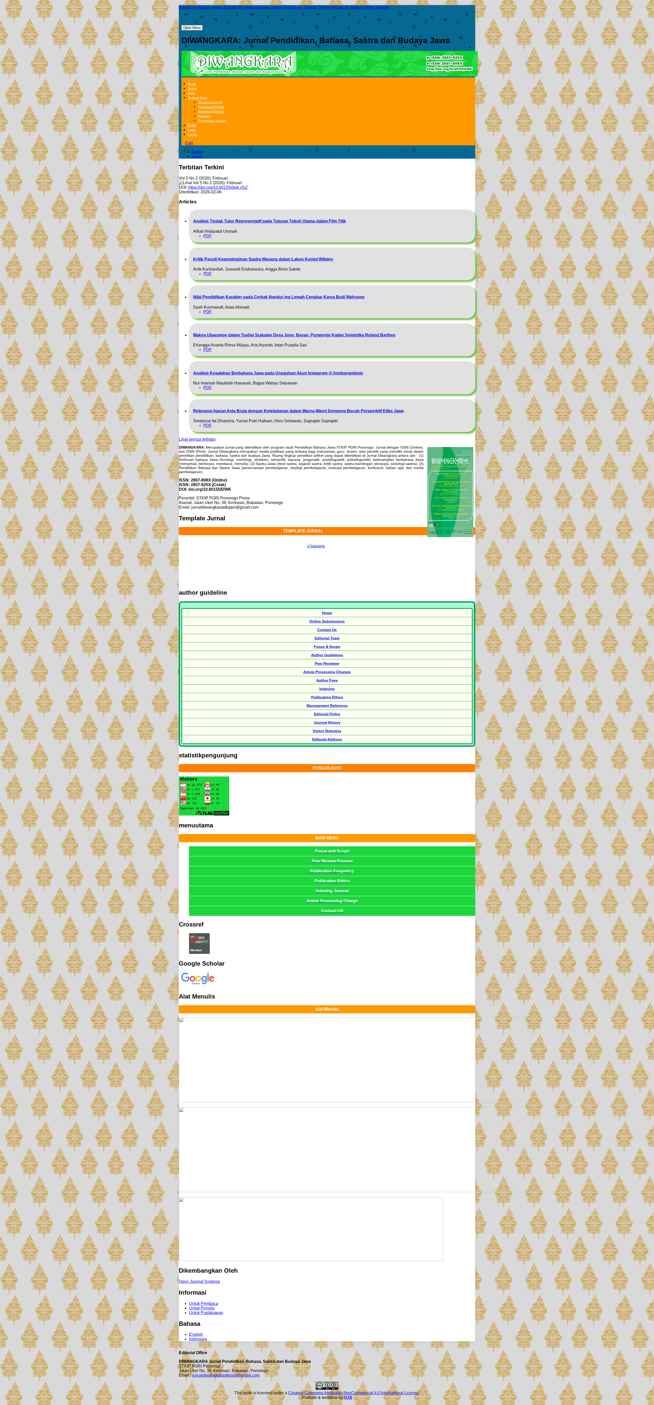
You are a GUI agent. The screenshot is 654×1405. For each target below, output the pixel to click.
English (196, 1334)
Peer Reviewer (327, 663)
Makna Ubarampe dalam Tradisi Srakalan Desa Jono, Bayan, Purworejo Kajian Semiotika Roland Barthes (294, 335)
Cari (189, 143)
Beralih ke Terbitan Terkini (306, 7)
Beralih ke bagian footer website (360, 7)
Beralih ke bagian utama (201, 7)
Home (192, 84)
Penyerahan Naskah (212, 121)
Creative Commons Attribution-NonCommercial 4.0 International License (353, 1393)
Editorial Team (327, 638)
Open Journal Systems (199, 1281)
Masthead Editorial (211, 111)
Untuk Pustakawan (206, 1312)
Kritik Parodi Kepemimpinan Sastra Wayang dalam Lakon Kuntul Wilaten (263, 259)
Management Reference (327, 706)
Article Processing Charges (327, 672)
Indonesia (198, 1339)
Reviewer (204, 116)
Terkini (192, 88)
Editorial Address (327, 739)
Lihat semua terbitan (197, 439)
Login (192, 130)
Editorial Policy (327, 714)
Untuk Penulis (202, 1308)
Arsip (191, 93)
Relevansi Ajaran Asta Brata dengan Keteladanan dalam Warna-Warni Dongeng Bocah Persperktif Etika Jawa (298, 411)
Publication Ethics (327, 697)
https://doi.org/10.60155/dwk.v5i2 (218, 187)
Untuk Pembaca (203, 1303)
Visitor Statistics (327, 731)
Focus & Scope (327, 647)
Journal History (327, 722)
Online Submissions (327, 621)
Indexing (327, 689)
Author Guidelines (327, 655)
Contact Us (327, 630)
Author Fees (327, 680)
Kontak (192, 134)
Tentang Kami (197, 98)
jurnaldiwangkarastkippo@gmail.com (226, 1375)
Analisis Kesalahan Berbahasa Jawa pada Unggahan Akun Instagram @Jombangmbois (278, 373)
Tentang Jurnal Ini (210, 102)
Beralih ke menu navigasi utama (253, 7)
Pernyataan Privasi (211, 107)
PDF (207, 236)
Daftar (192, 125)
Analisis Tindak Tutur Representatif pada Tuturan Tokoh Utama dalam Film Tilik (269, 221)
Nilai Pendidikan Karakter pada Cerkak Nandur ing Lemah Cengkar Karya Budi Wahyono (279, 297)
